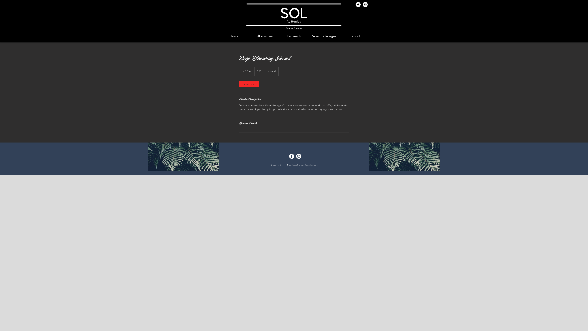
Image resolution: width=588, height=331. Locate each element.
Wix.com (314, 164)
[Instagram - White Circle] (365, 4)
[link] (249, 84)
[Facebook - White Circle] (358, 4)
